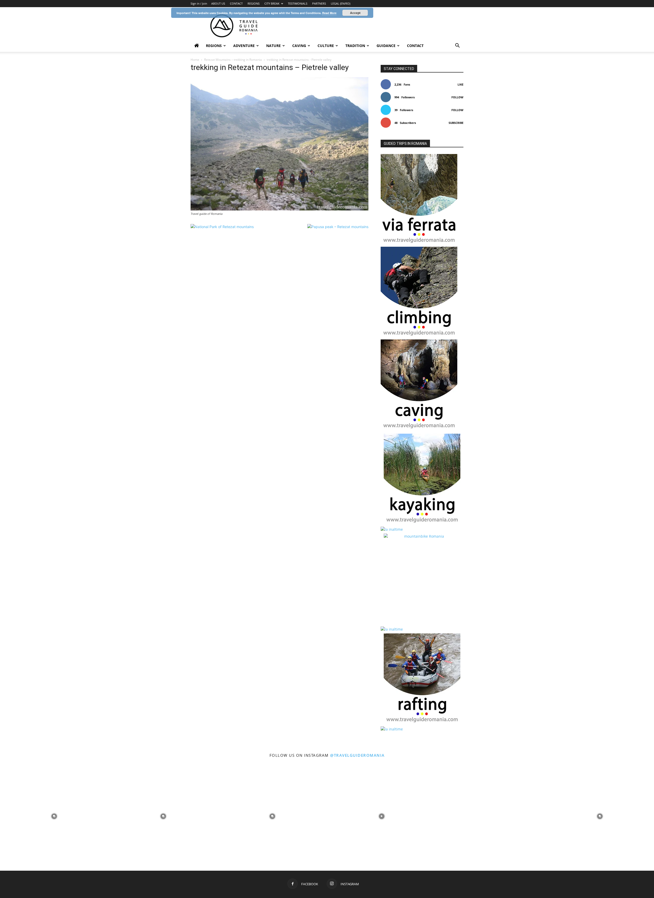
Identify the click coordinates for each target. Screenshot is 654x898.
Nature (273, 45)
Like (460, 84)
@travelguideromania (357, 755)
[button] (457, 46)
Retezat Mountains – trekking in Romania (233, 59)
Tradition (355, 45)
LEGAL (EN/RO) (340, 3)
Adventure (244, 45)
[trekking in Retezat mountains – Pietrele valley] (279, 209)
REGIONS (254, 3)
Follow (457, 97)
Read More (329, 13)
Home (195, 59)
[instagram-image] (54, 816)
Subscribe (456, 123)
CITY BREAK (271, 3)
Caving (299, 45)
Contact (415, 45)
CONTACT (236, 3)
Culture (326, 45)
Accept (355, 12)
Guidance (386, 45)
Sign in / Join (199, 3)
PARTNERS (319, 3)
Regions (214, 45)
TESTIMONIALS (297, 3)
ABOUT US (218, 3)
